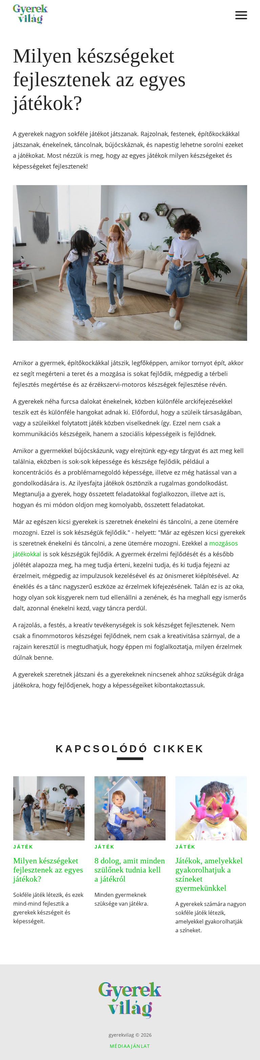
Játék (23, 847)
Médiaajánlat (130, 1046)
